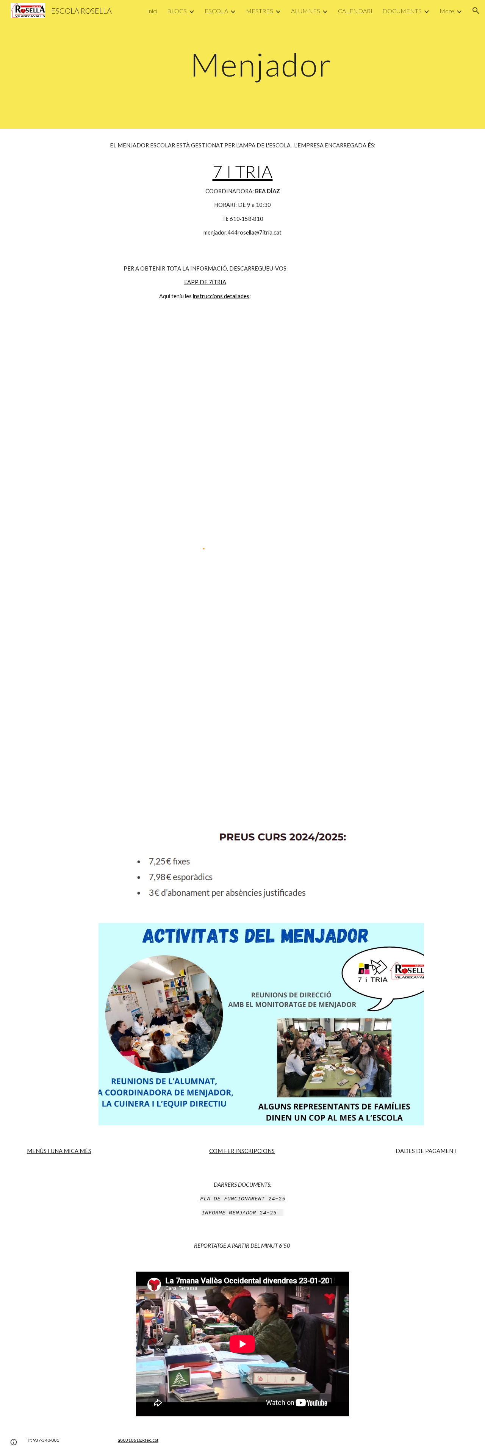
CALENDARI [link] (355, 10)
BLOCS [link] (177, 10)
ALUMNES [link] (305, 10)
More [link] (447, 10)
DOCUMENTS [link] (402, 10)
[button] (476, 11)
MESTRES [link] (259, 10)
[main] (261, 64)
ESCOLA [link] (216, 10)
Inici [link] (152, 10)
